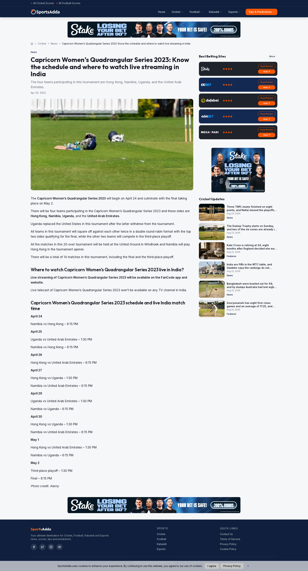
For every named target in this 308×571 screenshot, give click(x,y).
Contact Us (226, 534)
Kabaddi (214, 11)
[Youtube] (59, 547)
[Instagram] (51, 547)
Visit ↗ (266, 71)
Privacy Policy (228, 544)
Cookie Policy (228, 549)
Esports (233, 11)
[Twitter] (42, 547)
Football (195, 11)
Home (161, 11)
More (272, 56)
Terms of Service (230, 539)
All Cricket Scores (43, 3)
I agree (211, 565)
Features (231, 256)
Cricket (176, 11)
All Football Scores (69, 3)
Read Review (266, 66)
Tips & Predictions (260, 11)
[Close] (248, 566)
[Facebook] (34, 547)
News (54, 43)
